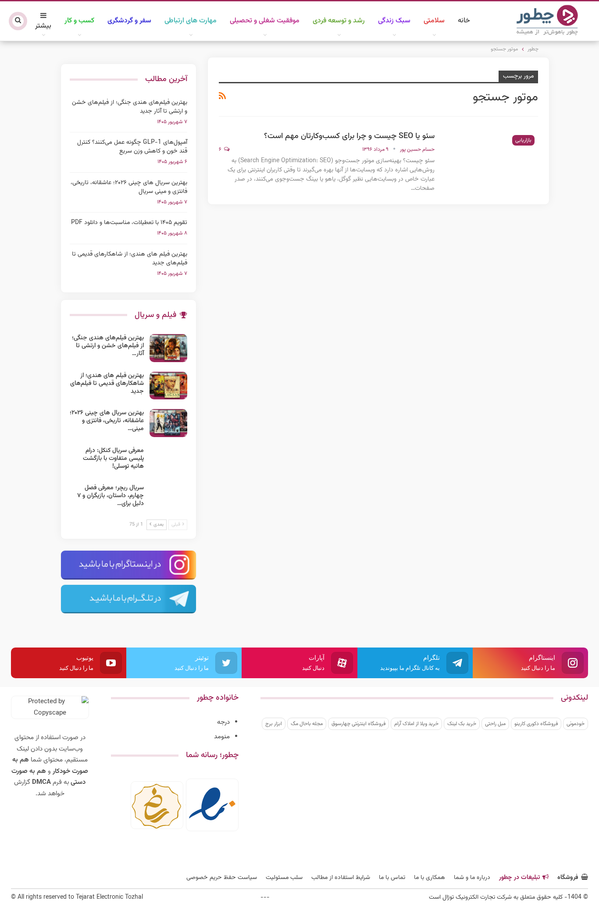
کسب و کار (79, 20)
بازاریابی (523, 140)
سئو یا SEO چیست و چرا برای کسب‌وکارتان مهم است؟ (349, 136)
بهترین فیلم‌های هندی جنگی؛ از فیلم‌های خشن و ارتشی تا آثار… (108, 346)
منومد (222, 737)
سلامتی (434, 20)
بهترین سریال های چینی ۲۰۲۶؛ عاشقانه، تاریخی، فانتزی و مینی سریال (129, 187)
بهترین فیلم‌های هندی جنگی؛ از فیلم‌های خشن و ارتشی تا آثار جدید (129, 107)
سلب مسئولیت (284, 878)
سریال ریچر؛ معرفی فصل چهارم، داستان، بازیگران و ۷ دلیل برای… (110, 496)
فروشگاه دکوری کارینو (536, 724)
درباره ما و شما (472, 878)
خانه (464, 20)
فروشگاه (567, 878)
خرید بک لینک (461, 724)
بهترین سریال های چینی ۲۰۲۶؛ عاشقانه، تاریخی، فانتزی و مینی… (107, 421)
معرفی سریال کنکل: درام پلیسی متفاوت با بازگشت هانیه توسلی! (113, 458)
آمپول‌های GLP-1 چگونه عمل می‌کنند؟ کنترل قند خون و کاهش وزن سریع (132, 147)
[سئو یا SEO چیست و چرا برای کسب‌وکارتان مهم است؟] (492, 161)
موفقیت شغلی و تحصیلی (265, 20)
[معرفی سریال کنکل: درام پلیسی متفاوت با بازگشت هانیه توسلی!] (168, 461)
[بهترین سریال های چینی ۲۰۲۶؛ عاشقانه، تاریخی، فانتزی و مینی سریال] (168, 423)
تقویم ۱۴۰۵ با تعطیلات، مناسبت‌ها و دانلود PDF (129, 223)
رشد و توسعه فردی (339, 20)
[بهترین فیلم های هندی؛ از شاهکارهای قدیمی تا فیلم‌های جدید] (168, 386)
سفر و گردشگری (129, 20)
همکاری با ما (429, 878)
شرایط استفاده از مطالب (340, 878)
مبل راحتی (495, 724)
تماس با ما (392, 878)
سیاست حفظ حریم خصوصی (221, 878)
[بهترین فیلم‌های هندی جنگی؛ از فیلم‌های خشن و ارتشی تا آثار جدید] (168, 348)
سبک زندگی (394, 20)
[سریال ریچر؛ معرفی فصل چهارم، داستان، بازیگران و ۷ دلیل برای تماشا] (168, 498)
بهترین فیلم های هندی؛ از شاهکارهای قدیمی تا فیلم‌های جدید (129, 258)
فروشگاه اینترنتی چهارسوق (358, 724)
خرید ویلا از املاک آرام (416, 724)
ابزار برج (273, 724)
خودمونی (576, 724)
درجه (223, 722)
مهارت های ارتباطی (190, 20)
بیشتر (43, 26)
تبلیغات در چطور (519, 878)
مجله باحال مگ (307, 724)
